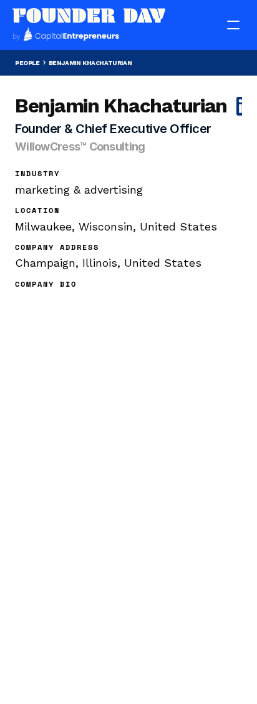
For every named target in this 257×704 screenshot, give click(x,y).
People (27, 62)
